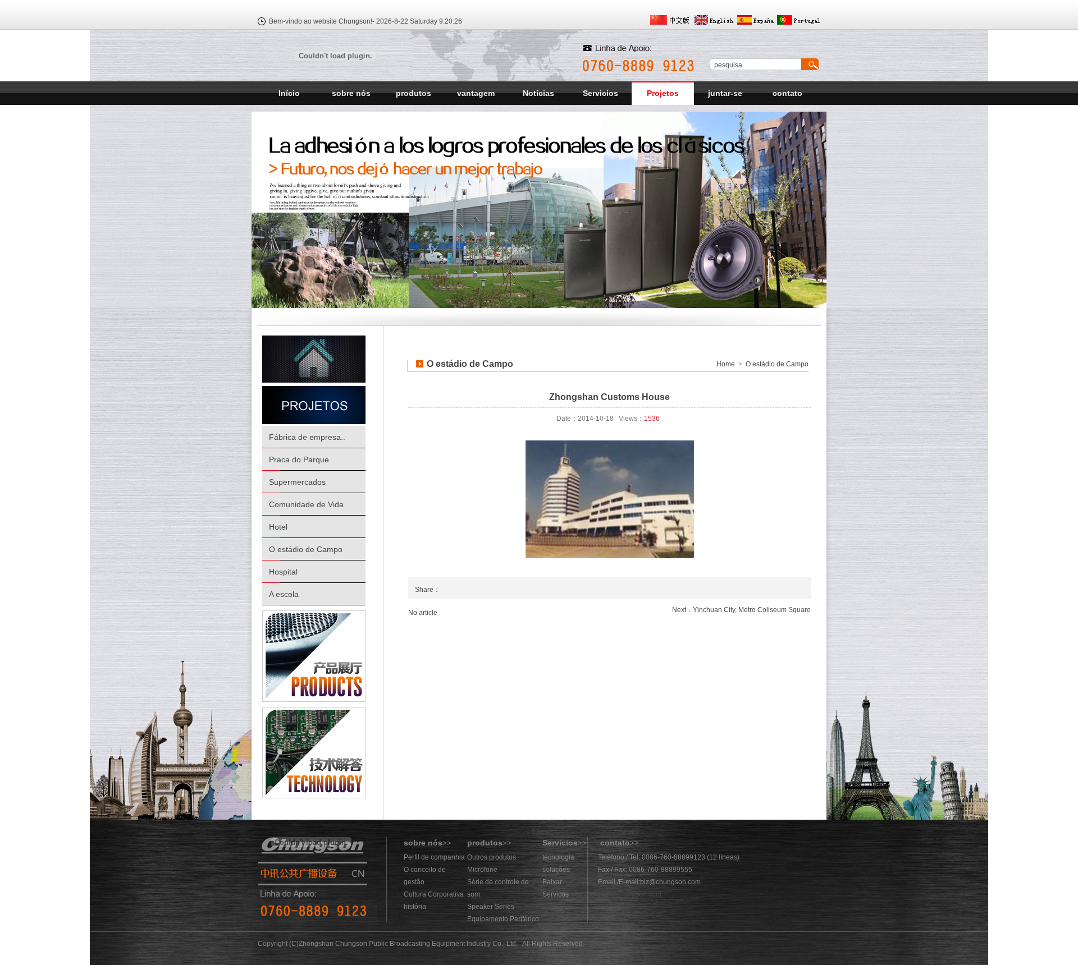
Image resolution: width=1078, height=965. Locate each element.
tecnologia (558, 857)
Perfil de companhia (434, 857)
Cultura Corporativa (434, 894)
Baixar (552, 882)
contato (787, 93)
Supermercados (297, 481)
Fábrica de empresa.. (307, 437)
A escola (284, 594)
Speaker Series (490, 907)
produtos (413, 93)
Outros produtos (491, 857)
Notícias (538, 93)
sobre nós (351, 93)
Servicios (600, 93)
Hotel (278, 526)
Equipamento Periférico (503, 919)
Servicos (555, 894)
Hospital (283, 571)
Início (289, 93)
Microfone (482, 870)
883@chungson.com (629, 894)
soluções (556, 870)
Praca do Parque (299, 459)
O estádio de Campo (305, 549)
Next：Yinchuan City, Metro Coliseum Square (741, 610)
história (415, 907)
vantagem (476, 93)
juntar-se (725, 93)
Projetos (663, 93)
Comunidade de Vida (306, 504)
